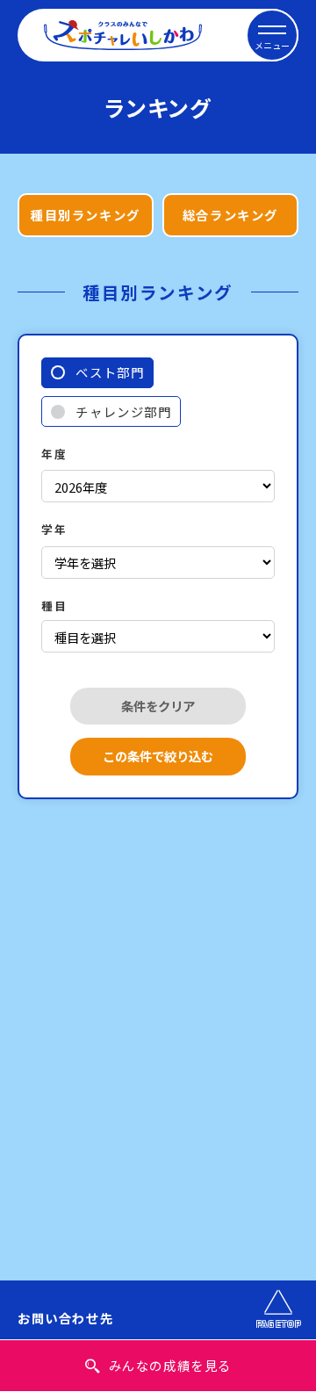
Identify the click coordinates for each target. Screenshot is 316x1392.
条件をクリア (158, 705)
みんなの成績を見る (170, 1365)
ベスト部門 (109, 372)
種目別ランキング (85, 215)
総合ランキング (230, 215)
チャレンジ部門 (123, 411)
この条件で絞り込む (158, 755)
